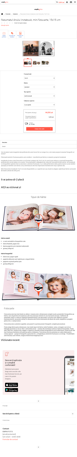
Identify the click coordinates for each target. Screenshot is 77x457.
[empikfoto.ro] (38, 9)
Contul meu (6, 420)
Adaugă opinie (5, 25)
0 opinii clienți (22, 23)
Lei (61, 2)
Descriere (4, 142)
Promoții (5, 405)
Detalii (4, 146)
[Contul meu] (67, 2)
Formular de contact (10, 439)
